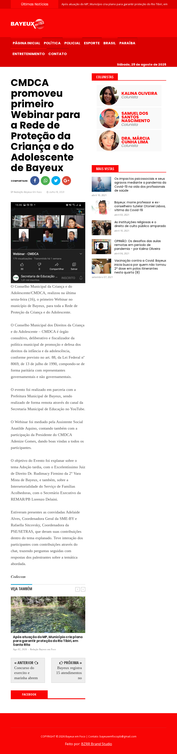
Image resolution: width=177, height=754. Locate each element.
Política (52, 43)
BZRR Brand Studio (96, 744)
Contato (57, 53)
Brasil (109, 43)
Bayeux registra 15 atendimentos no (69, 673)
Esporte (92, 43)
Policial (72, 43)
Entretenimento (29, 53)
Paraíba (127, 43)
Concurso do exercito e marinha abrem (26, 673)
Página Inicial (26, 43)
